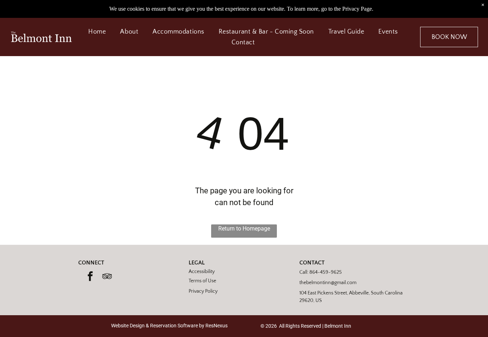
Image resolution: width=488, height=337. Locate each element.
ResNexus (216, 325)
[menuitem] (97, 31)
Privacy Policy (203, 291)
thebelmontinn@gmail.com (328, 283)
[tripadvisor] (106, 277)
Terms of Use (202, 281)
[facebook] (90, 277)
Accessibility (202, 271)
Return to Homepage (244, 228)
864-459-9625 (325, 272)
